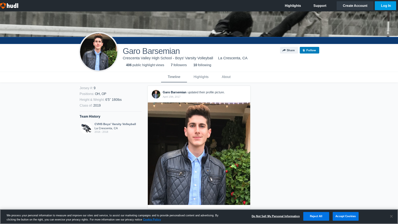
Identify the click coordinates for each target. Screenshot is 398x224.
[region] (199, 216)
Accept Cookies (345, 216)
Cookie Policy (152, 219)
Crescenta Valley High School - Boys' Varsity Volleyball (168, 58)
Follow (311, 50)
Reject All (316, 216)
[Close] (391, 216)
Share (291, 50)
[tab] (174, 77)
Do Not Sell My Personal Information (276, 216)
